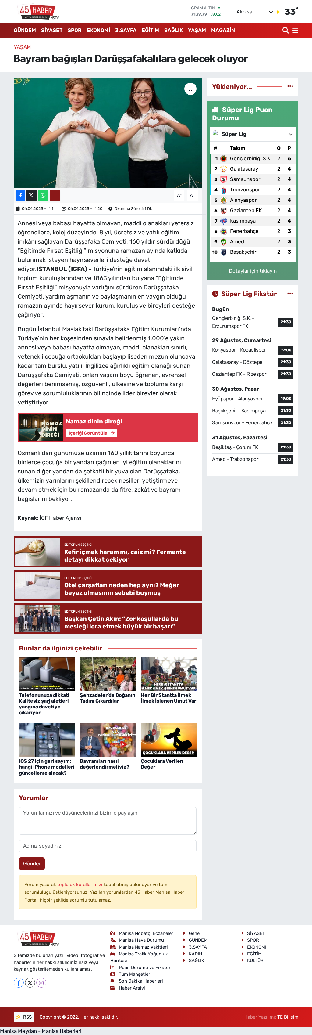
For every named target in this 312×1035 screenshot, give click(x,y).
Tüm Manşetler (134, 974)
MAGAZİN (223, 30)
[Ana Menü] (294, 30)
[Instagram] (41, 983)
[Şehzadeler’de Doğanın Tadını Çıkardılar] (108, 674)
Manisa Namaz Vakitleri (143, 947)
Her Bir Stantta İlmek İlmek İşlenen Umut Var (168, 698)
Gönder (32, 863)
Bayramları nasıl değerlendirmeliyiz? (104, 764)
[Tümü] (290, 86)
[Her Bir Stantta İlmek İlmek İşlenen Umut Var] (169, 674)
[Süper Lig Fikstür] (290, 294)
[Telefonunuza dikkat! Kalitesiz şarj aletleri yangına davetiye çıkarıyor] (47, 674)
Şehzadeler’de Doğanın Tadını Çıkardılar (107, 698)
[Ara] (286, 30)
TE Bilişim (287, 1017)
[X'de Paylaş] (31, 195)
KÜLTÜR (255, 960)
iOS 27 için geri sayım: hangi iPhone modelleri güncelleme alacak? (47, 767)
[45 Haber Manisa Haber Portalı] (36, 11)
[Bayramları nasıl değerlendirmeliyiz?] (108, 740)
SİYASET (51, 30)
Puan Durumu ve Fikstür (145, 967)
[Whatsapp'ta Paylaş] (43, 195)
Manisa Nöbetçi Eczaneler (146, 933)
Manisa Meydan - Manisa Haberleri (40, 1031)
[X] (30, 983)
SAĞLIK (173, 30)
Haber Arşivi (132, 988)
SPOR (75, 30)
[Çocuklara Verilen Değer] (169, 740)
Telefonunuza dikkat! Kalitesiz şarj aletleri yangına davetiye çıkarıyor (44, 704)
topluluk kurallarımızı (80, 884)
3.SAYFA (125, 30)
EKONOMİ (98, 30)
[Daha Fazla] (55, 195)
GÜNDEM (25, 30)
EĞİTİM (150, 30)
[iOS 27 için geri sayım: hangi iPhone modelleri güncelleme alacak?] (47, 740)
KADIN (195, 954)
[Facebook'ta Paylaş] (20, 195)
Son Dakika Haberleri (141, 981)
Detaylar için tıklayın (253, 271)
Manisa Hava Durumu (141, 940)
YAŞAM (197, 30)
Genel (195, 933)
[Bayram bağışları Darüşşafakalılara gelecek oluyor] (108, 133)
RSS (27, 1017)
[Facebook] (19, 983)
